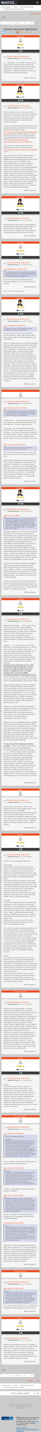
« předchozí (33, 14)
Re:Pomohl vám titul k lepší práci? (18, 56)
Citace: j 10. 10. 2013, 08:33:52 (12, 515)
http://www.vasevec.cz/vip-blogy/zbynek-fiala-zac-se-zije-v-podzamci (17, 141)
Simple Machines (27, 1404)
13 (13, 23)
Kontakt (18, 1428)
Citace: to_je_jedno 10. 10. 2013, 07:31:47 (14, 325)
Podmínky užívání (21, 1429)
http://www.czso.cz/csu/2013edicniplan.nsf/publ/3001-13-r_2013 (21, 133)
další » (39, 14)
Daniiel (18, 1406)
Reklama (24, 1428)
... (5, 23)
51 (32, 23)
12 (9, 23)
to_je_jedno (20, 242)
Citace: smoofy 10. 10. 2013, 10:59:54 (13, 1133)
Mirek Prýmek (20, 85)
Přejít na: (13, 1393)
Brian (29, 1406)
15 (20, 23)
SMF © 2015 (19, 1404)
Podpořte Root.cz (33, 1429)
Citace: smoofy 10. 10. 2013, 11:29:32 (13, 1288)
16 (24, 23)
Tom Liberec (20, 36)
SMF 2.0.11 (12, 1404)
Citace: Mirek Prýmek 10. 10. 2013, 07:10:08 (15, 269)
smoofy (21, 834)
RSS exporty (20, 1431)
